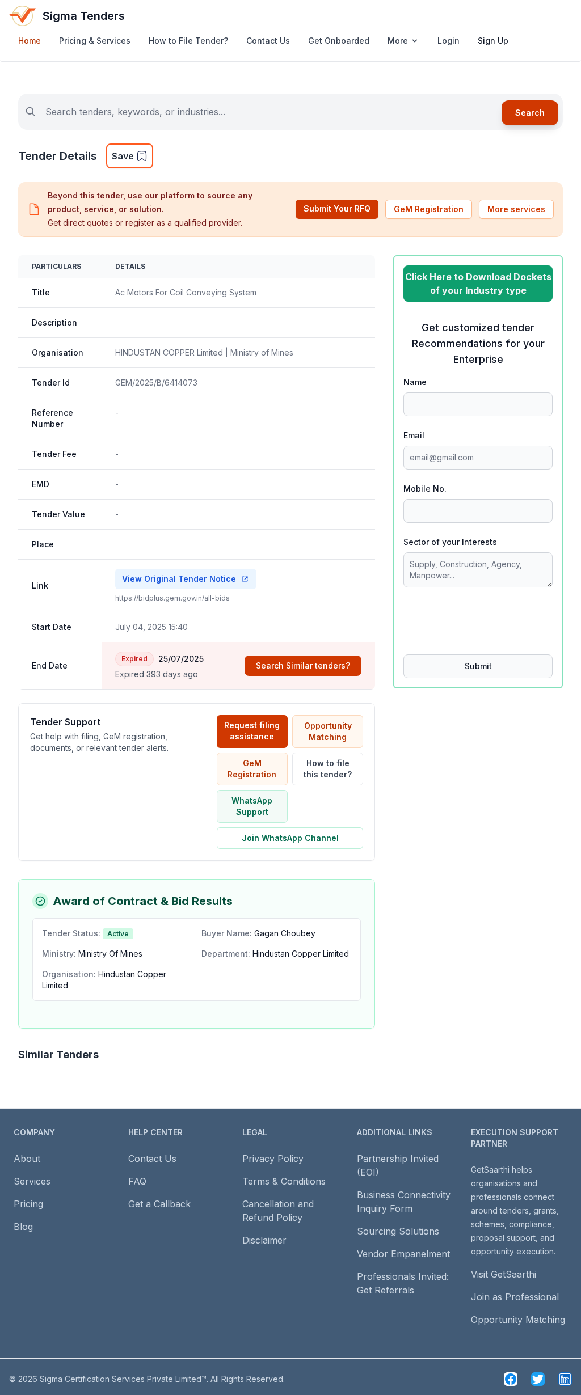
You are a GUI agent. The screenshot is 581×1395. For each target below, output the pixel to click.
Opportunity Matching (328, 731)
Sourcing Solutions (398, 1231)
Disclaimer (264, 1240)
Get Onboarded (338, 40)
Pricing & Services (94, 40)
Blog (23, 1226)
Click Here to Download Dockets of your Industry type (478, 283)
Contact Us (268, 40)
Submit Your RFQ (337, 208)
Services (32, 1181)
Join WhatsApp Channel (290, 838)
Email (413, 435)
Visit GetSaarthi (503, 1274)
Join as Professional (515, 1297)
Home (29, 40)
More (398, 40)
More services (516, 209)
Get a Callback (159, 1204)
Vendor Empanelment (403, 1253)
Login (448, 40)
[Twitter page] (538, 1379)
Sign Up (493, 40)
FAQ (137, 1181)
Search (530, 112)
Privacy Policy (273, 1158)
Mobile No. (425, 488)
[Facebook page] (510, 1379)
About (27, 1158)
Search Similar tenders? (303, 665)
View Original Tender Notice (179, 579)
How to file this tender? (328, 768)
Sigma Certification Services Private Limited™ (123, 1379)
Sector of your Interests (450, 542)
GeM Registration (429, 209)
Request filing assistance (252, 730)
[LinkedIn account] (565, 1379)
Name (415, 382)
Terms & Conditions (284, 1181)
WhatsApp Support (251, 806)
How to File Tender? (188, 40)
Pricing (28, 1204)
